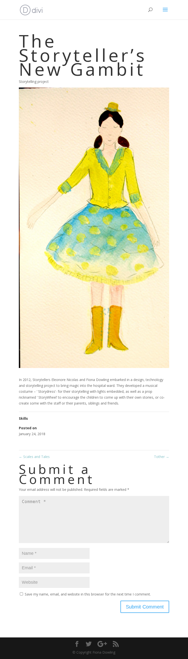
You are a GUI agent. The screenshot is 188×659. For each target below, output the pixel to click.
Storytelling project (34, 81)
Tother (161, 456)
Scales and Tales (34, 456)
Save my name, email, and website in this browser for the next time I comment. (88, 594)
